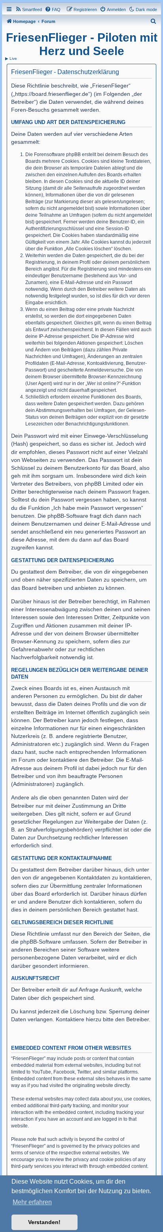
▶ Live (11, 58)
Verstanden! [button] (44, 1222)
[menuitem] (28, 9)
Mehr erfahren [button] (32, 1202)
